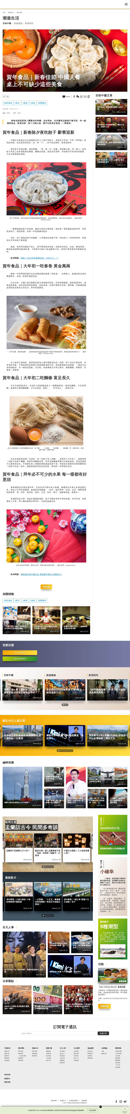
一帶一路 (117, 1081)
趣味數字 (104, 922)
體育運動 (90, 1074)
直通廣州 (20, 1074)
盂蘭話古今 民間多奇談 (31, 827)
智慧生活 (6, 1067)
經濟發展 (90, 1069)
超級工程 (57, 774)
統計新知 (57, 798)
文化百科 (76, 1071)
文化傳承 (45, 623)
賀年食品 (8, 103)
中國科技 (7, 800)
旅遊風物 (18, 23)
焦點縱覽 (91, 1064)
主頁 (4, 12)
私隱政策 (74, 1110)
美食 (33, 103)
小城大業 (117, 1071)
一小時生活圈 (22, 1071)
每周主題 (11, 822)
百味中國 (19, 12)
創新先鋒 (78, 796)
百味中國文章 (104, 95)
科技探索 (6, 1076)
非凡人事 (70, 796)
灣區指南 (20, 1076)
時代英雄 (62, 1067)
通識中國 (48, 798)
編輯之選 (46, 1003)
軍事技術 (6, 1074)
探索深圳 (100, 776)
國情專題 (112, 796)
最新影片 (11, 877)
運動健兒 (62, 1076)
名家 (102, 1067)
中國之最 (48, 1069)
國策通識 (117, 1076)
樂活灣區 (92, 776)
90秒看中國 (118, 1067)
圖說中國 (100, 796)
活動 (101, 964)
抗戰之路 (117, 1078)
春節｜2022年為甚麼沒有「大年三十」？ (39, 258)
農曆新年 (42, 103)
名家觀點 (8, 981)
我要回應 (46, 587)
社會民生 (90, 1071)
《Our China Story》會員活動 (111, 987)
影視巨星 (62, 1078)
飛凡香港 (20, 1067)
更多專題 (117, 1083)
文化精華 (37, 623)
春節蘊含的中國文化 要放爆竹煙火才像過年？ (41, 574)
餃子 (18, 103)
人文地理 (48, 1074)
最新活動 (7, 1098)
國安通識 (121, 796)
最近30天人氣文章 (13, 720)
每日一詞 (101, 864)
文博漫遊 (76, 1076)
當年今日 (101, 821)
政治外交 (90, 1067)
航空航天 (15, 800)
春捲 (25, 103)
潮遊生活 (11, 12)
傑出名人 (60, 969)
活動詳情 (104, 1006)
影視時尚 (29, 23)
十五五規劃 (118, 1069)
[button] (63, 704)
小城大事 (15, 967)
